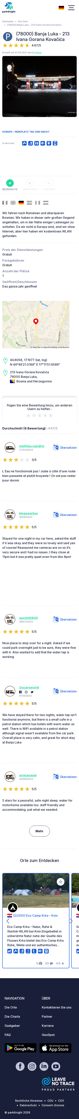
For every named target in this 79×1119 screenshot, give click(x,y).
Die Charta (12, 1016)
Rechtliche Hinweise (29, 1100)
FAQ (8, 1035)
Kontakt (49, 189)
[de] (61, 7)
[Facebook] (20, 692)
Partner (47, 1016)
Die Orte (23, 21)
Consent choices (53, 1105)
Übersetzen (68, 447)
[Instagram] (26, 692)
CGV (61, 1100)
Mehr (39, 831)
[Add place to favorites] (60, 882)
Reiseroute (9, 189)
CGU (50, 1100)
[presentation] (7, 86)
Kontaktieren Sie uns (56, 1007)
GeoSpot (48, 1035)
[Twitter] (32, 692)
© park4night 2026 (17, 1112)
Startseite (7, 21)
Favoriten (30, 189)
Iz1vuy (38, 52)
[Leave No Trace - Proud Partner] (58, 1084)
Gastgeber (12, 1026)
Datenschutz (28, 1105)
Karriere (48, 1026)
